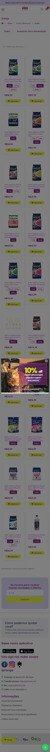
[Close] (46, 361)
